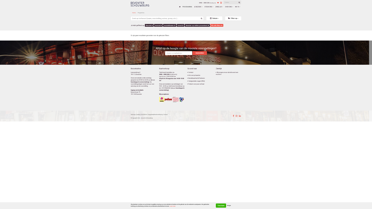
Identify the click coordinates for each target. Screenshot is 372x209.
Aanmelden (200, 53)
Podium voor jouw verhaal (196, 84)
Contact (190, 72)
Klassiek (149, 25)
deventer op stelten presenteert (197, 25)
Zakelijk (218, 7)
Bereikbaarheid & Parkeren (196, 78)
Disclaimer (144, 114)
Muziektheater (169, 25)
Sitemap (133, 114)
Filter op (234, 18)
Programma (187, 7)
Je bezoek (198, 7)
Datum (215, 18)
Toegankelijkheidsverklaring (155, 114)
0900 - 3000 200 (204, 3)
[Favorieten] (218, 3)
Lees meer (172, 206)
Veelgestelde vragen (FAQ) (196, 81)
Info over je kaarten (194, 75)
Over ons (228, 7)
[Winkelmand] (221, 3)
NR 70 (237, 7)
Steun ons (208, 7)
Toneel (180, 25)
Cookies (138, 114)
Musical (158, 25)
